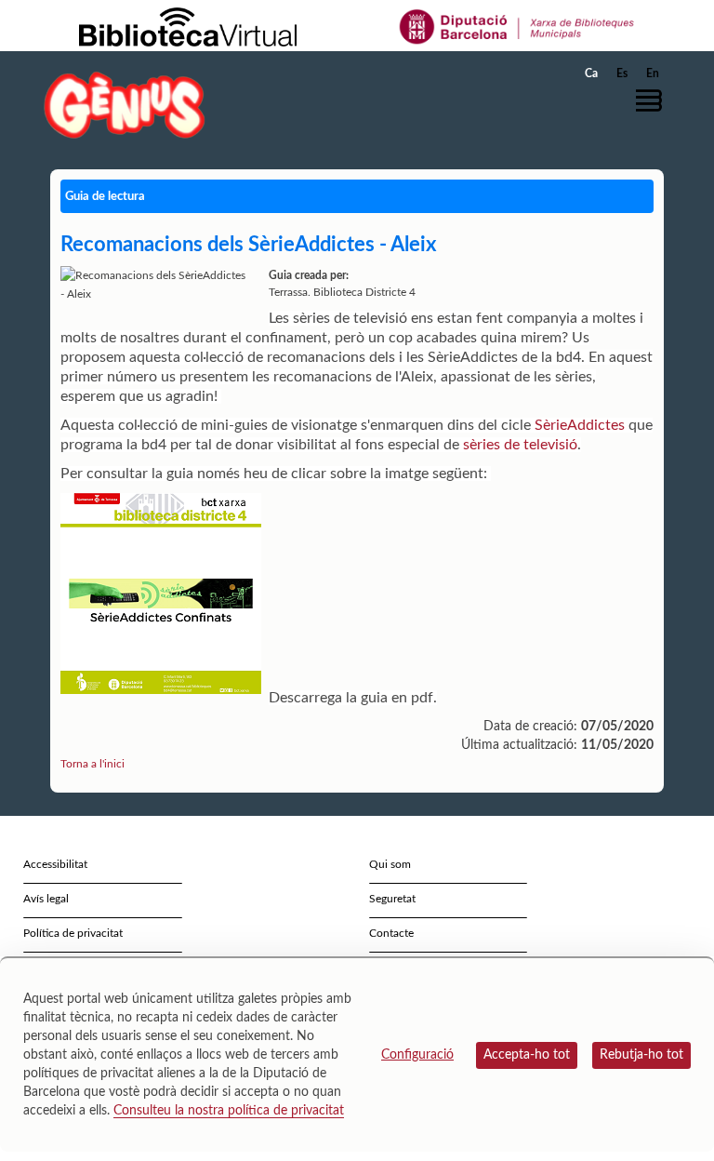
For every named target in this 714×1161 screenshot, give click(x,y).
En (652, 73)
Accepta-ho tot (526, 1054)
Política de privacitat (73, 933)
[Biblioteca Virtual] (188, 26)
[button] (653, 100)
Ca (591, 73)
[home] (124, 104)
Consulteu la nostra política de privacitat (228, 1110)
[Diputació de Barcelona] (517, 26)
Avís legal (46, 898)
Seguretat (392, 898)
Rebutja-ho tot (641, 1054)
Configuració (417, 1054)
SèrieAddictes (580, 425)
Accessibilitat (55, 864)
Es (622, 73)
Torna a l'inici (92, 763)
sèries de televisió (520, 444)
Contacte (391, 933)
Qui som (390, 864)
